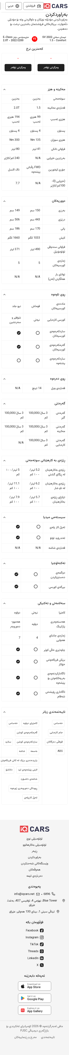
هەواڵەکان (34, 870)
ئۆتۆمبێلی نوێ (34, 839)
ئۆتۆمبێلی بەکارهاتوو (34, 845)
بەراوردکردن (34, 857)
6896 (47, 894)
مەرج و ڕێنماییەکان (25, 1037)
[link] (34, 986)
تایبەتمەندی (48, 1037)
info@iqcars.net (24, 894)
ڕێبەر (34, 851)
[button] (34, 89)
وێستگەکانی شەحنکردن (34, 864)
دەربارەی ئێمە (34, 876)
